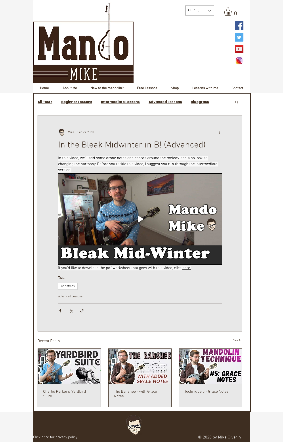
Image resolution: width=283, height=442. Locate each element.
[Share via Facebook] (60, 311)
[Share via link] (82, 311)
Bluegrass (200, 102)
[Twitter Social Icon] (239, 37)
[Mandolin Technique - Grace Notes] (210, 366)
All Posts (45, 102)
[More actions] (219, 132)
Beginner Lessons (76, 102)
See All (237, 340)
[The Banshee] (140, 366)
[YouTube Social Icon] (239, 49)
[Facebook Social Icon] (239, 25)
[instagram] (239, 60)
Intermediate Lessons (120, 102)
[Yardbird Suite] (69, 366)
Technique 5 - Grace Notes (207, 391)
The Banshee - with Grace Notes (135, 394)
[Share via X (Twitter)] (71, 311)
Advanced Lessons (165, 102)
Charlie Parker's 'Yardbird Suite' (64, 394)
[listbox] (199, 10)
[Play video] (140, 219)
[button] (232, 12)
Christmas (68, 286)
